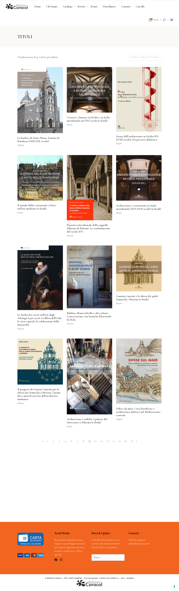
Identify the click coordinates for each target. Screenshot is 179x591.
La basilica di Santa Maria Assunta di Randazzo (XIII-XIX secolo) (38, 139)
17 (132, 441)
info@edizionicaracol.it (139, 543)
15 (119, 441)
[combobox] (145, 57)
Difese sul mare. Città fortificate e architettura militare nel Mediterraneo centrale (138, 412)
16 (125, 441)
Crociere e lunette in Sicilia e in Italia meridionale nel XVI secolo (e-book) (88, 119)
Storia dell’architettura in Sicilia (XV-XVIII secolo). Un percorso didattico (137, 138)
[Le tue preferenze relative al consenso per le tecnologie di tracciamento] (174, 586)
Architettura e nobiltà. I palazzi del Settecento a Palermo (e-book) (87, 421)
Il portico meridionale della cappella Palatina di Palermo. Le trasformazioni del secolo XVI (88, 228)
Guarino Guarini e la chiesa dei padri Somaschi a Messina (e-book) (137, 298)
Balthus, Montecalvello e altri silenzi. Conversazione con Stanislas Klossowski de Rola (89, 316)
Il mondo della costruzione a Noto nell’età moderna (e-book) (36, 207)
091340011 (141, 540)
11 (102, 441)
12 (107, 441)
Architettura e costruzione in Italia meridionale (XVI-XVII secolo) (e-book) (138, 207)
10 (95, 441)
